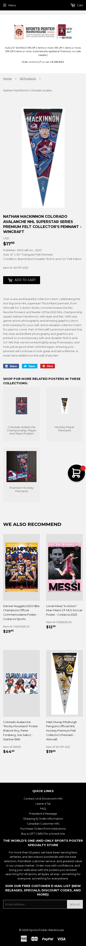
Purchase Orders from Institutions (43, 828)
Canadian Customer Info (43, 823)
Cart (79, 5)
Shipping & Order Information (43, 818)
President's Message (43, 813)
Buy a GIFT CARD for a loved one (43, 833)
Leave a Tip (43, 803)
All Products (28, 78)
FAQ (43, 808)
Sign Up (75, 904)
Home (7, 78)
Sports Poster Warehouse (46, 930)
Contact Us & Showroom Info (43, 798)
